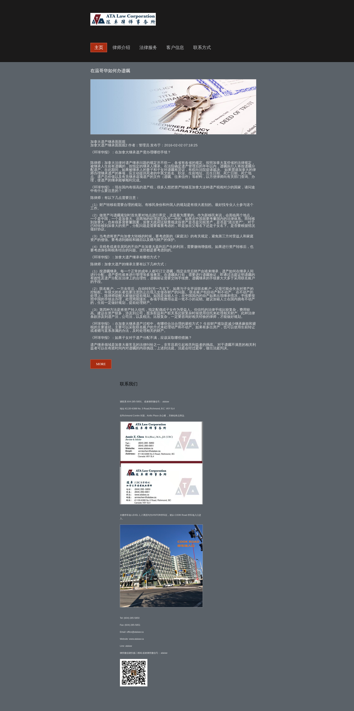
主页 (98, 47)
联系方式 (202, 47)
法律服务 (148, 47)
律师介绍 (121, 47)
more (101, 364)
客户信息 (175, 47)
